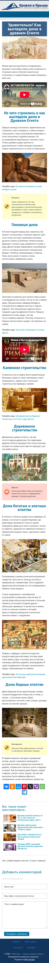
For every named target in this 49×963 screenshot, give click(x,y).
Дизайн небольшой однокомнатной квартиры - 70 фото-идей (31, 827)
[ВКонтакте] (6, 786)
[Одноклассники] (12, 786)
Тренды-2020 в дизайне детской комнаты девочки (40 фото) (30, 846)
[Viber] (36, 786)
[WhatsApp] (42, 786)
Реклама (31, 947)
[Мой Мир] (18, 786)
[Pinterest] (24, 786)
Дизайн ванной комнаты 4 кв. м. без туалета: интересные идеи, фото (30, 818)
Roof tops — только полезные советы (27, 954)
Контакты (18, 947)
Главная (16, 942)
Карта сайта (30, 942)
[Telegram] (24, 792)
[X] (30, 786)
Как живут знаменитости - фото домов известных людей (30, 837)
